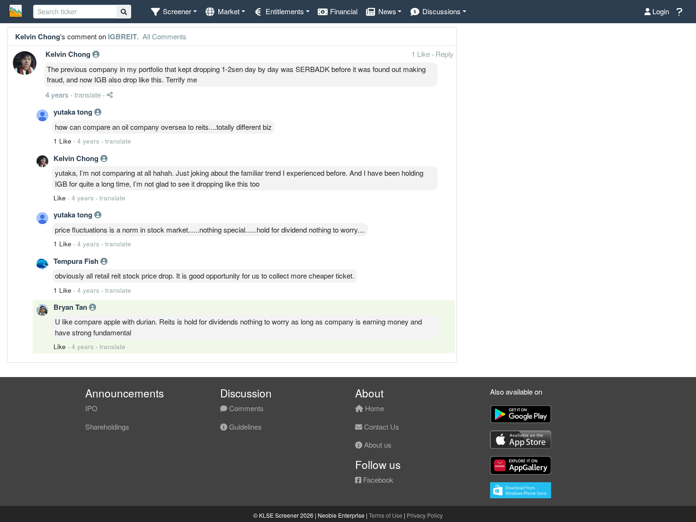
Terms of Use (385, 515)
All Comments (164, 36)
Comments (245, 408)
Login (660, 11)
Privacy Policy (425, 515)
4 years (57, 94)
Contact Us (380, 427)
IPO (91, 408)
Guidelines (244, 427)
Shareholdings (107, 427)
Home (373, 408)
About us (377, 445)
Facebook (377, 480)
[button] (173, 11)
